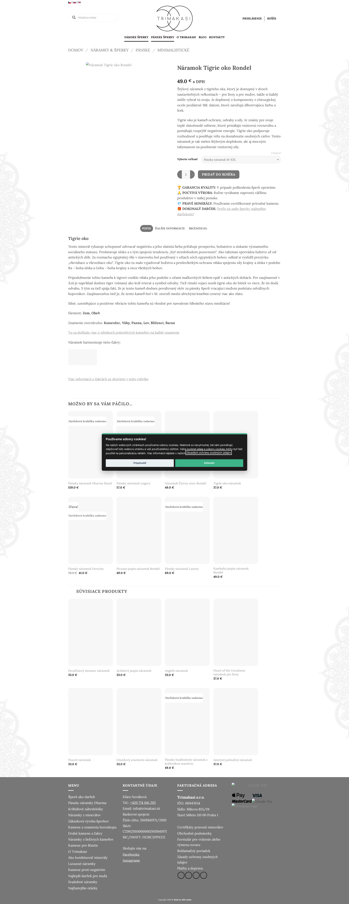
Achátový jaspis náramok (134, 671)
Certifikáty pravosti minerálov (200, 827)
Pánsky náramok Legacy (134, 483)
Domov (75, 50)
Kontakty (217, 37)
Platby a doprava (190, 868)
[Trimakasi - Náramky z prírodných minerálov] (174, 18)
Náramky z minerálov (84, 815)
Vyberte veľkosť (187, 159)
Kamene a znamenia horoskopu (92, 827)
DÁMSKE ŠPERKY (136, 37)
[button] (252, 18)
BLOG (202, 37)
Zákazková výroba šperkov (88, 821)
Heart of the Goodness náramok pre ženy (229, 672)
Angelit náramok (176, 671)
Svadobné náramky (82, 882)
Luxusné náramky (82, 863)
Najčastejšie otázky (83, 888)
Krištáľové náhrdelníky (85, 809)
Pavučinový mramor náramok (89, 671)
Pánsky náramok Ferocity (86, 569)
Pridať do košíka (218, 174)
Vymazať (276, 153)
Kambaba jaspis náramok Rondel (231, 570)
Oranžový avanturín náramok (137, 760)
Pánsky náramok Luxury (182, 569)
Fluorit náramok (79, 760)
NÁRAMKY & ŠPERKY (110, 50)
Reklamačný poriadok (193, 851)
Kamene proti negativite (86, 869)
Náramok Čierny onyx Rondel (185, 483)
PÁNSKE (143, 50)
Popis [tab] (146, 228)
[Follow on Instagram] (188, 875)
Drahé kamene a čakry (85, 833)
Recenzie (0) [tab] (198, 228)
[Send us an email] (196, 875)
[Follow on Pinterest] (203, 875)
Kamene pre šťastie (83, 845)
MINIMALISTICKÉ (173, 50)
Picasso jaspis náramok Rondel (138, 569)
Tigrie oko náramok (227, 483)
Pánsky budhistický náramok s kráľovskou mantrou (186, 762)
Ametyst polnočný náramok (232, 760)
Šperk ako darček (81, 797)
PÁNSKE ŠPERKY (162, 37)
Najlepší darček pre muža (87, 876)
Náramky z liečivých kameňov (90, 839)
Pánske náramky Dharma (87, 803)
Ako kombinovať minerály (88, 857)
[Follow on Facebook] (181, 875)
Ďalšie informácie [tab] (170, 228)
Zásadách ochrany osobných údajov (208, 452)
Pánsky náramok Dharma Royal (90, 483)
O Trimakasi (186, 37)
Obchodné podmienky (194, 833)
